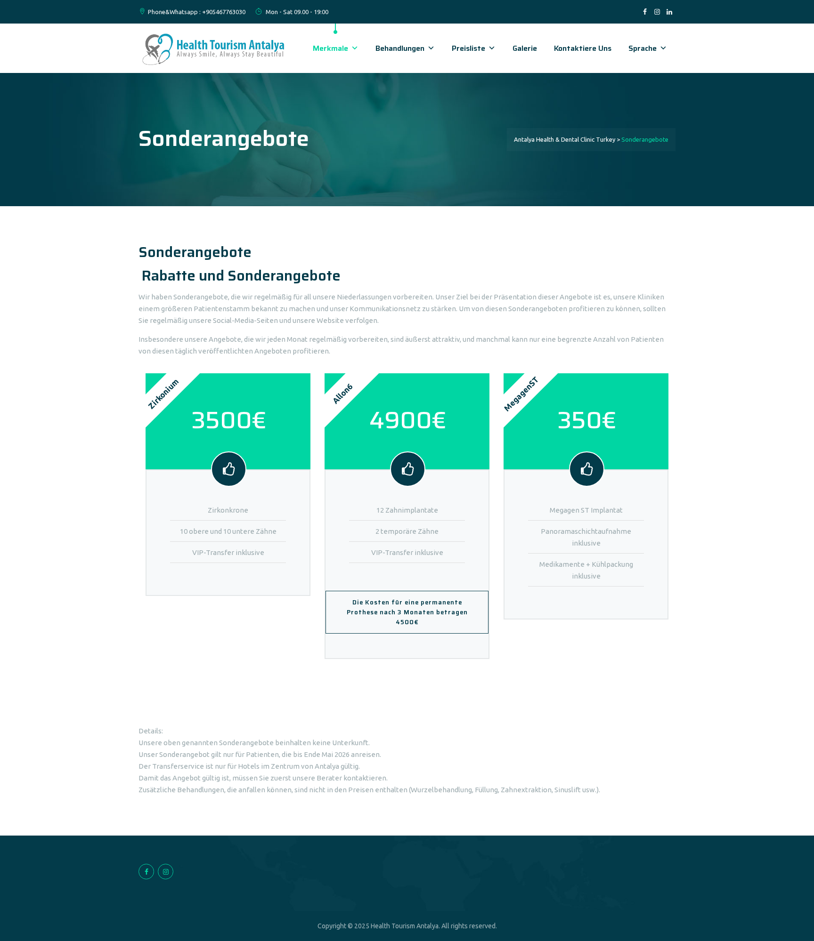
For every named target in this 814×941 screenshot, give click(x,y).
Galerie (525, 48)
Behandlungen (399, 48)
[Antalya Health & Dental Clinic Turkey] (213, 48)
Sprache (642, 48)
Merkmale (330, 48)
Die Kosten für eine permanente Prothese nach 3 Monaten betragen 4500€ (407, 612)
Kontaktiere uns (582, 48)
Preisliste (468, 48)
